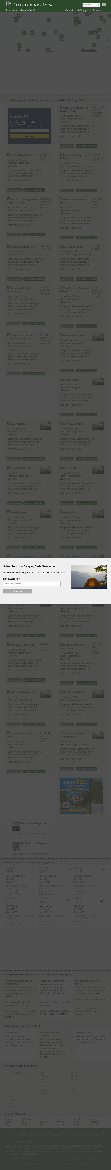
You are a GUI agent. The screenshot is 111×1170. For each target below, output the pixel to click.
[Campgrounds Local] (9, 5)
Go (103, 4)
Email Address (11, 579)
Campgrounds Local (33, 5)
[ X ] (107, 560)
